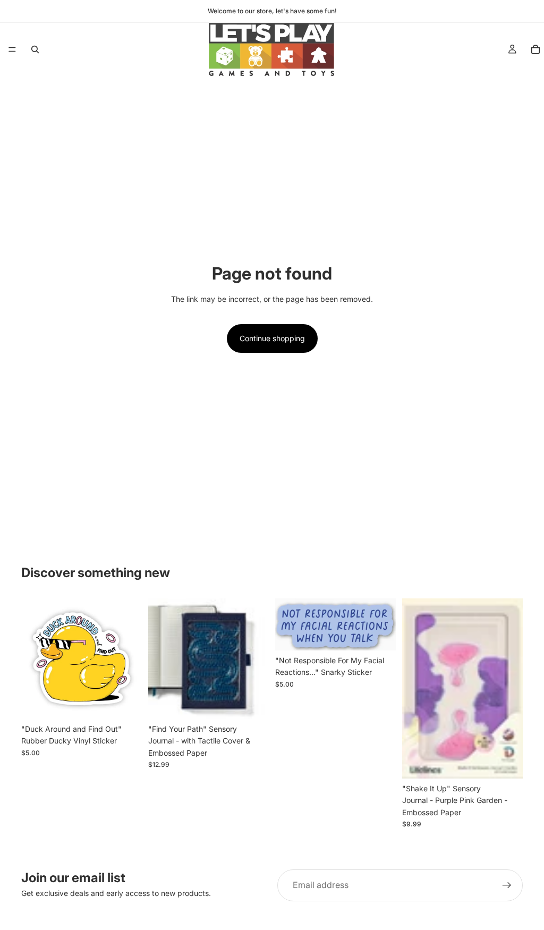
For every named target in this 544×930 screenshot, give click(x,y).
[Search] (35, 49)
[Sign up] (507, 885)
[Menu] (12, 49)
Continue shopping (272, 338)
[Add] (125, 702)
